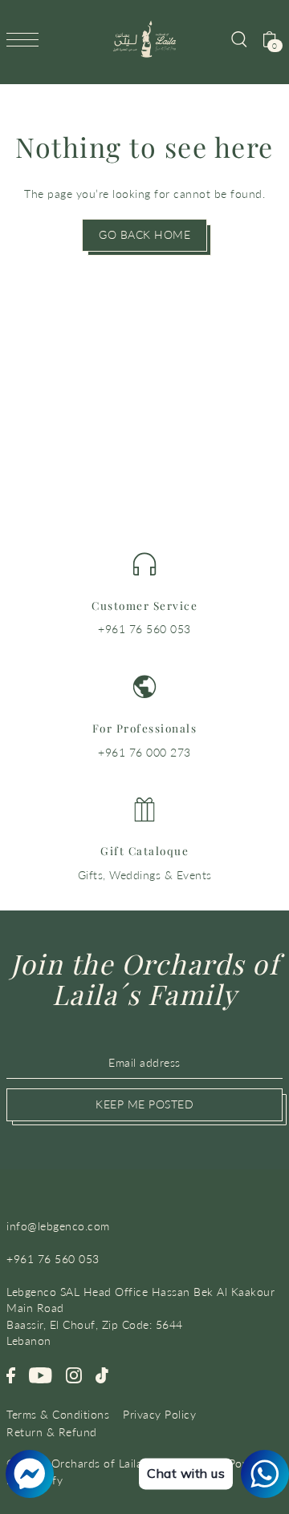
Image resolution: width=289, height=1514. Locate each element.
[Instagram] (74, 1374)
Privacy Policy (159, 1414)
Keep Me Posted (144, 1104)
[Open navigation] (26, 39)
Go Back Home (144, 234)
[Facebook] (10, 1374)
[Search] (238, 38)
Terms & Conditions (57, 1414)
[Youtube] (40, 1374)
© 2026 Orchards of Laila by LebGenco (110, 1463)
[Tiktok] (102, 1374)
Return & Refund (51, 1432)
